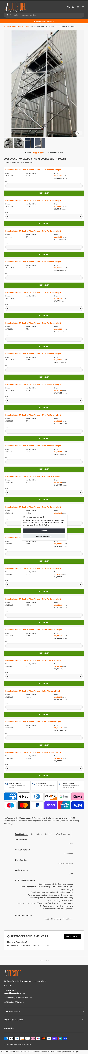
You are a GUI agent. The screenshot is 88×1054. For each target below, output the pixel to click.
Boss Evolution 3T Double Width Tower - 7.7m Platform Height (33, 476)
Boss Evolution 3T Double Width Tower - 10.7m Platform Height (33, 660)
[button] (77, 7)
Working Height (31, 173)
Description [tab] (36, 834)
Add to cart (44, 193)
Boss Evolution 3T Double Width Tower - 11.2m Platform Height (33, 691)
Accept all (44, 531)
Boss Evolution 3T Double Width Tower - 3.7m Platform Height (33, 231)
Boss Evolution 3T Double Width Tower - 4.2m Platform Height (33, 261)
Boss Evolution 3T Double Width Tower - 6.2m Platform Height (33, 384)
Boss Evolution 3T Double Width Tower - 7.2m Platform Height (33, 445)
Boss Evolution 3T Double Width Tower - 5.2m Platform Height (33, 323)
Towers (13, 26)
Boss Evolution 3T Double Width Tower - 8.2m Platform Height (33, 507)
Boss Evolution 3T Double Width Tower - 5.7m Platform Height (33, 353)
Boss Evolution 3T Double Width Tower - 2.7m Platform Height (33, 169)
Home (6, 26)
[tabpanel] (44, 879)
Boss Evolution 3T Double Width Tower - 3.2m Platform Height (33, 200)
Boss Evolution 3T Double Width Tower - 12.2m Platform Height (33, 752)
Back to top (44, 961)
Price (56, 173)
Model (7, 173)
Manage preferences (44, 536)
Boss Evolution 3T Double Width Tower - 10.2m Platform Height (33, 629)
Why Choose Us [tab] (63, 834)
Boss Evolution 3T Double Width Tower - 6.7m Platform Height (33, 415)
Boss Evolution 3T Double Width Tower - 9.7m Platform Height (33, 599)
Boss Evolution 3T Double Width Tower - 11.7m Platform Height (33, 721)
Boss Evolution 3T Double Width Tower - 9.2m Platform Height (33, 568)
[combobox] (44, 15)
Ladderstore (13, 1044)
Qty (6, 182)
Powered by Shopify (24, 1044)
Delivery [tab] (48, 834)
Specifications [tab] (21, 834)
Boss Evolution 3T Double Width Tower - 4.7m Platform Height (33, 292)
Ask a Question (72, 936)
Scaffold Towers (24, 26)
